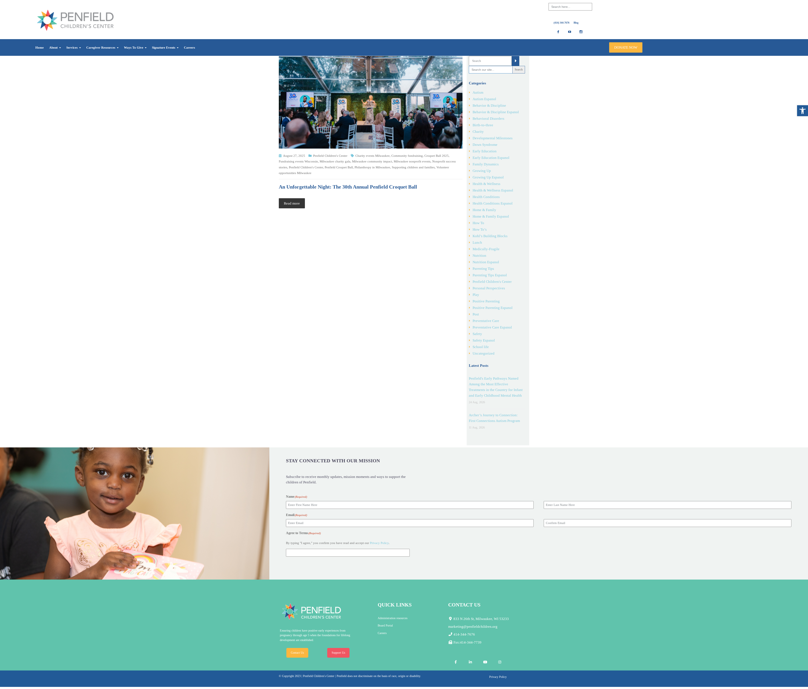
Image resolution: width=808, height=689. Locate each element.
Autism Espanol (484, 99)
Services (72, 47)
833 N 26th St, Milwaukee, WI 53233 (481, 619)
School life (481, 347)
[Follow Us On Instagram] (500, 662)
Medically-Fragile (486, 249)
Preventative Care (486, 321)
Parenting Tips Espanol (490, 275)
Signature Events (163, 47)
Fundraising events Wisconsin (298, 161)
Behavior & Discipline (489, 106)
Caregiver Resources (100, 47)
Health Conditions (486, 197)
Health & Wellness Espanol (493, 190)
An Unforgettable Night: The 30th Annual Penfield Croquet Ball (348, 187)
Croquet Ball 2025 (436, 155)
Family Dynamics (486, 164)
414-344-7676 (464, 634)
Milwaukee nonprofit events (412, 161)
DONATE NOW (625, 47)
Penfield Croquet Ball (339, 167)
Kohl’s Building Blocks (490, 236)
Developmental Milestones (493, 138)
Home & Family (484, 210)
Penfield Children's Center (330, 155)
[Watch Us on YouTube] (485, 662)
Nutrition (479, 256)
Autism (478, 92)
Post (476, 314)
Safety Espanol (484, 340)
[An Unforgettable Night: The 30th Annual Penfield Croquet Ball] (370, 102)
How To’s (480, 229)
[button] (802, 110)
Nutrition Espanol (486, 262)
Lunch (477, 243)
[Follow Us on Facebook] (455, 662)
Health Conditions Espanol (493, 203)
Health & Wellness (486, 184)
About (53, 47)
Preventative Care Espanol (492, 327)
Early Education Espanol (491, 158)
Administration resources (392, 618)
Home (39, 47)
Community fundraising (407, 155)
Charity (478, 132)
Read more (292, 203)
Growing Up (482, 171)
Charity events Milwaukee (372, 155)
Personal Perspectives (489, 288)
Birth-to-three (483, 125)
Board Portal (385, 625)
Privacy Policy (379, 543)
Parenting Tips (483, 269)
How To (478, 223)
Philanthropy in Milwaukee (372, 167)
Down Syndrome (485, 145)
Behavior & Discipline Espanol (496, 112)
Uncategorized (483, 353)
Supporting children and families (413, 167)
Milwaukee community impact (372, 161)
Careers (189, 47)
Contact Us (297, 652)
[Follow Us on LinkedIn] (470, 662)
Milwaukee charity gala (335, 161)
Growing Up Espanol (488, 177)
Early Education (485, 151)
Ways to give (133, 47)
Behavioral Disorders (488, 119)
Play (476, 295)
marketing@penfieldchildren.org (472, 627)
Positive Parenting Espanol (493, 308)
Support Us (338, 652)
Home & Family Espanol (491, 216)
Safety (477, 334)
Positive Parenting (486, 301)
